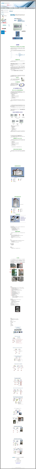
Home (2, 10)
